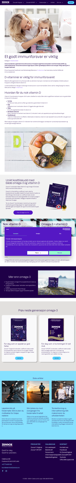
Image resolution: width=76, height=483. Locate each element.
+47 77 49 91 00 (7, 464)
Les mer (19, 358)
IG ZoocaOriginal (66, 452)
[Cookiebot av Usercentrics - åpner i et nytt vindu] (63, 229)
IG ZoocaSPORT (65, 455)
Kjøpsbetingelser (51, 457)
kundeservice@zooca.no (11, 467)
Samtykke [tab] (15, 233)
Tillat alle (59, 252)
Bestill (71, 2)
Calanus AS (6, 459)
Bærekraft (49, 450)
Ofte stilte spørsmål (67, 459)
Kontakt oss (64, 447)
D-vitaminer (40, 70)
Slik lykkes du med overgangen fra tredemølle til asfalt (35, 410)
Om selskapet (50, 447)
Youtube (63, 457)
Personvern (49, 452)
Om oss (59, 2)
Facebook (63, 450)
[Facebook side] (3, 471)
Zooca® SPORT (30, 2)
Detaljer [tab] (38, 233)
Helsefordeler (14, 60)
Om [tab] (60, 233)
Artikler (53, 2)
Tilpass (37, 252)
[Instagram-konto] (6, 471)
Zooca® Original (17, 2)
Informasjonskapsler (52, 455)
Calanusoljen (42, 2)
